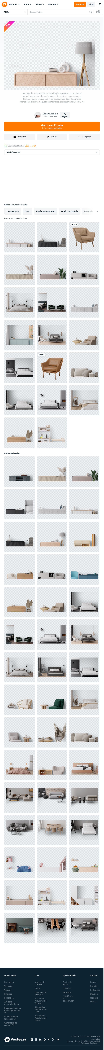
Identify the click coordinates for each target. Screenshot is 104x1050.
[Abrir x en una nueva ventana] (53, 1039)
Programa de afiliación (40, 991)
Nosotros (65, 990)
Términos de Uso (91, 1039)
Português (93, 988)
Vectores (13, 4)
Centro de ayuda (65, 981)
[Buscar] (90, 12)
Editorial (52, 4)
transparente (12, 209)
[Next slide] (93, 209)
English (91, 980)
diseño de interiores (45, 209)
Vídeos (39, 4)
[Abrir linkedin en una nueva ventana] (40, 1039)
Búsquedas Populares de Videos (40, 1016)
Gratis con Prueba (52, 126)
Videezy (7, 988)
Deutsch (92, 992)
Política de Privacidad (89, 1041)
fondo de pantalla (69, 209)
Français (92, 996)
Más (90, 1000)
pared (27, 209)
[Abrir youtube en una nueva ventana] (58, 1039)
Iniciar (91, 4)
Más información (13, 151)
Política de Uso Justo (87, 1043)
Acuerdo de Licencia (39, 981)
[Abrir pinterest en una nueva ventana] (45, 1039)
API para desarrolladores (11, 1001)
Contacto (65, 987)
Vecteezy (8, 984)
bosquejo (88, 209)
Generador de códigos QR (10, 1022)
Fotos (26, 4)
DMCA (36, 987)
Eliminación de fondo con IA (11, 1016)
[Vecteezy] (4, 4)
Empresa (8, 992)
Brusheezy (9, 980)
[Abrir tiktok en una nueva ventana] (49, 1039)
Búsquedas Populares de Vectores (40, 999)
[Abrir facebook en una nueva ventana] (32, 1039)
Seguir (64, 116)
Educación (9, 996)
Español (91, 984)
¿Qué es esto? (30, 146)
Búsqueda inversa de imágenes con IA (12, 1008)
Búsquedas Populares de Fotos (40, 1007)
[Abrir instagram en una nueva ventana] (36, 1039)
